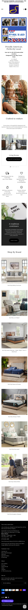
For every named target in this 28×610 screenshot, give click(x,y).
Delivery (3, 554)
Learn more (14, 240)
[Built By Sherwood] (14, 434)
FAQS (2, 568)
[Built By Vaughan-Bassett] (14, 499)
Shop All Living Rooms (14, 159)
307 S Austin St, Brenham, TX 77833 (10, 532)
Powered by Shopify (7, 605)
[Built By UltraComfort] (14, 467)
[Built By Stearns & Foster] (14, 369)
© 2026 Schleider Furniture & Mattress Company (14, 603)
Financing (4, 557)
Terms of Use (4, 566)
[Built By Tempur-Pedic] (14, 402)
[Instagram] (8, 597)
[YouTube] (6, 597)
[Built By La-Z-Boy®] (14, 303)
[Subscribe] (25, 583)
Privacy (3, 565)
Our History (4, 563)
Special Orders (5, 555)
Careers (3, 569)
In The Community (6, 571)
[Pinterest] (3, 597)
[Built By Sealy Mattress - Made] (14, 335)
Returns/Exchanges (6, 552)
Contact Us (4, 551)
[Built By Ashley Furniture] (14, 270)
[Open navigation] (2, 9)
